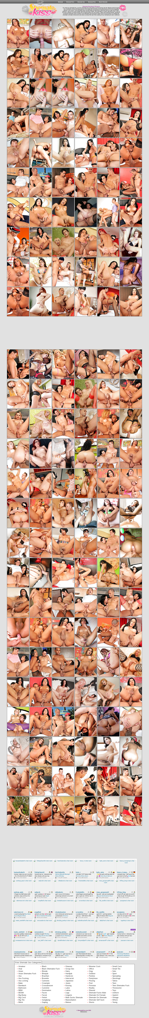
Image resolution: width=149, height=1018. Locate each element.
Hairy (67, 971)
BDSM (21, 993)
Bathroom (22, 988)
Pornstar (92, 986)
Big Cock (22, 997)
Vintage (115, 997)
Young (114, 1002)
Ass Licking (23, 981)
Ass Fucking (23, 978)
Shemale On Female (97, 995)
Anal (20, 969)
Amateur (21, 966)
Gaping (45, 1002)
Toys (114, 990)
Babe (20, 983)
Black (44, 966)
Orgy (91, 971)
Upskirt (115, 995)
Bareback (22, 986)
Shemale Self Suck (96, 1000)
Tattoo (114, 981)
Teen (114, 983)
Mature (68, 1002)
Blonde (44, 971)
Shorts (91, 1002)
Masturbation (70, 1000)
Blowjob (45, 974)
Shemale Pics (92, 2)
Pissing (92, 981)
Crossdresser (47, 986)
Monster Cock (94, 966)
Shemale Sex (81, 2)
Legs (67, 993)
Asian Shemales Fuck (27, 974)
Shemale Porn (70, 2)
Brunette (45, 978)
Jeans (67, 983)
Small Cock (117, 966)
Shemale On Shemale (98, 997)
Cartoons (45, 981)
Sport (114, 974)
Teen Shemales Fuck (120, 986)
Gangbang (46, 1000)
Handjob (68, 974)
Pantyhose (93, 978)
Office (91, 969)
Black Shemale (103, 2)
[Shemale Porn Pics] (37, 15)
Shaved (92, 990)
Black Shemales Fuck (51, 969)
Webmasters (83, 1011)
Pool (90, 983)
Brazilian (45, 976)
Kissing (68, 986)
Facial (44, 995)
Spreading (116, 976)
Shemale (60, 2)
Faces (44, 993)
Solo (114, 971)
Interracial (69, 978)
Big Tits (21, 1000)
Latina (67, 990)
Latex (67, 988)
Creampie (46, 983)
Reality (92, 988)
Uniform (115, 993)
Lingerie (68, 995)
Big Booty (22, 995)
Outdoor (92, 974)
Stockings (116, 978)
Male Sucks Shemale (74, 997)
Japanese (69, 981)
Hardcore (69, 976)
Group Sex (69, 969)
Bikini (20, 1002)
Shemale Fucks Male (97, 993)
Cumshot (45, 988)
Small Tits (116, 969)
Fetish (44, 997)
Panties (92, 976)
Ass (20, 976)
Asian (20, 971)
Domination (46, 990)
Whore (115, 1000)
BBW (20, 990)
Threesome (117, 988)
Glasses (68, 966)
